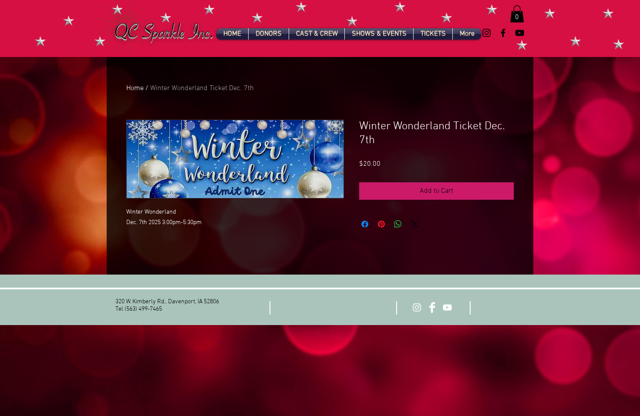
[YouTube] (519, 32)
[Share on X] (414, 224)
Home (135, 88)
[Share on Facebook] (365, 224)
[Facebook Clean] (432, 307)
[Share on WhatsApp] (398, 224)
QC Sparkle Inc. (165, 35)
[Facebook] (503, 32)
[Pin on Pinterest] (381, 224)
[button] (517, 13)
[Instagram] (486, 32)
